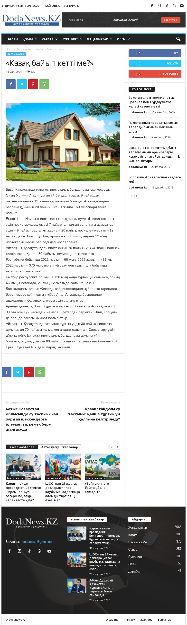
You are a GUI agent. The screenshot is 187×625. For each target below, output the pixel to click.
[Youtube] (182, 5)
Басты (13, 39)
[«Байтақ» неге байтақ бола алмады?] (102, 467)
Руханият (70, 39)
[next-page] (117, 447)
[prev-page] (111, 447)
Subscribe (170, 73)
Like (175, 53)
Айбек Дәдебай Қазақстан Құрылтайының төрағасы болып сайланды (101, 587)
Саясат (47, 39)
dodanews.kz (138, 112)
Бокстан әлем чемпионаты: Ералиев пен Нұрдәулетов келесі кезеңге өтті (151, 101)
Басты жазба (24, 49)
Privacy (130, 619)
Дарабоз (134, 571)
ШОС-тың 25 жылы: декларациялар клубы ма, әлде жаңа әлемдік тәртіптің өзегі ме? (62, 491)
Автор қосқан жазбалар (59, 447)
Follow (172, 63)
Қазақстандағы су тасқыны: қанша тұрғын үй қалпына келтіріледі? (94, 413)
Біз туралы (71, 6)
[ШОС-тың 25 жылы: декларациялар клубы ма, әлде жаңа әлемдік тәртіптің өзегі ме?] (63, 467)
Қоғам (28, 39)
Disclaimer (113, 619)
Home (9, 49)
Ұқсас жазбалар (22, 447)
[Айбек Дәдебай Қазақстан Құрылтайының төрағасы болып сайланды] (76, 586)
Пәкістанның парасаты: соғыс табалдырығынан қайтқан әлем (153, 127)
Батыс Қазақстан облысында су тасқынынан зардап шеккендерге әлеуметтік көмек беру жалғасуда (32, 419)
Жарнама (146, 619)
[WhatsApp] (174, 5)
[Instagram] (159, 5)
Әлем (121, 39)
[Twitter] (22, 84)
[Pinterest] (33, 84)
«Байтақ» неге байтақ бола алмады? (97, 487)
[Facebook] (152, 5)
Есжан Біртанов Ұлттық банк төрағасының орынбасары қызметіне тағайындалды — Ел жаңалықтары (155, 154)
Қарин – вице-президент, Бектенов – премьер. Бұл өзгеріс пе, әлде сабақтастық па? (23, 491)
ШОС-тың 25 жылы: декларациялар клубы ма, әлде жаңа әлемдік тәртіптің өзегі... (104, 561)
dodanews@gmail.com (38, 542)
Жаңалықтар (97, 39)
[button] (178, 39)
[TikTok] (167, 5)
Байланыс (52, 6)
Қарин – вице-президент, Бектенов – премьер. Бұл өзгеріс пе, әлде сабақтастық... (104, 535)
